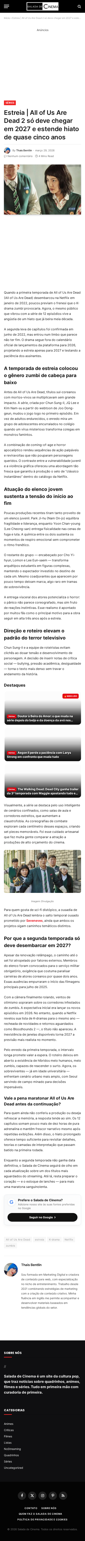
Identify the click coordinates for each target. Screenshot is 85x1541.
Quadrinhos (11, 1455)
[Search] (79, 6)
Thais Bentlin (24, 150)
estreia (39, 1239)
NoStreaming (12, 1448)
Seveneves (34, 921)
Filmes (8, 1436)
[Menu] (6, 6)
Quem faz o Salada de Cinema (40, 1513)
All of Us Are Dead (18, 1239)
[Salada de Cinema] (42, 6)
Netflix (69, 1239)
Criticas (9, 1429)
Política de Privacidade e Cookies (42, 1519)
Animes (8, 1423)
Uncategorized (13, 1467)
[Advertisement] (42, 66)
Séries (10, 103)
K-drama (54, 1239)
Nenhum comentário (20, 156)
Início (7, 17)
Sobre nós (49, 1507)
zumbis (10, 1245)
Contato (31, 1507)
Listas (7, 1442)
